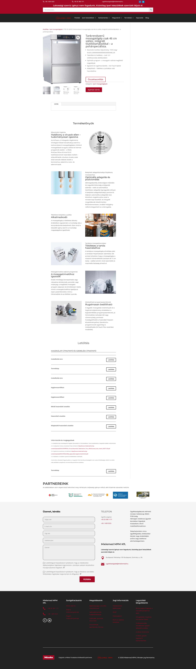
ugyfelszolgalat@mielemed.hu (117, 564)
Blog (147, 18)
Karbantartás (103, 18)
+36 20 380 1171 (106, 519)
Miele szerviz (70, 606)
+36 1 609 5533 (106, 523)
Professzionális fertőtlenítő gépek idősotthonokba (143, 625)
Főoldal (77, 18)
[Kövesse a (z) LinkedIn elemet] (143, 2)
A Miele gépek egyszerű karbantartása (141, 638)
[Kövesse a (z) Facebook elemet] (140, 2)
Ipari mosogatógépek (56, 29)
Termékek (128, 18)
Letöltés (111, 360)
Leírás (56, 104)
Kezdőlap (45, 29)
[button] (78, 37)
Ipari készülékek (88, 18)
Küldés (87, 579)
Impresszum (117, 616)
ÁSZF (115, 612)
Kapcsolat (139, 18)
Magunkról (116, 18)
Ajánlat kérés (94, 89)
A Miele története (142, 632)
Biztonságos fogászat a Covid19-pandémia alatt (144, 610)
